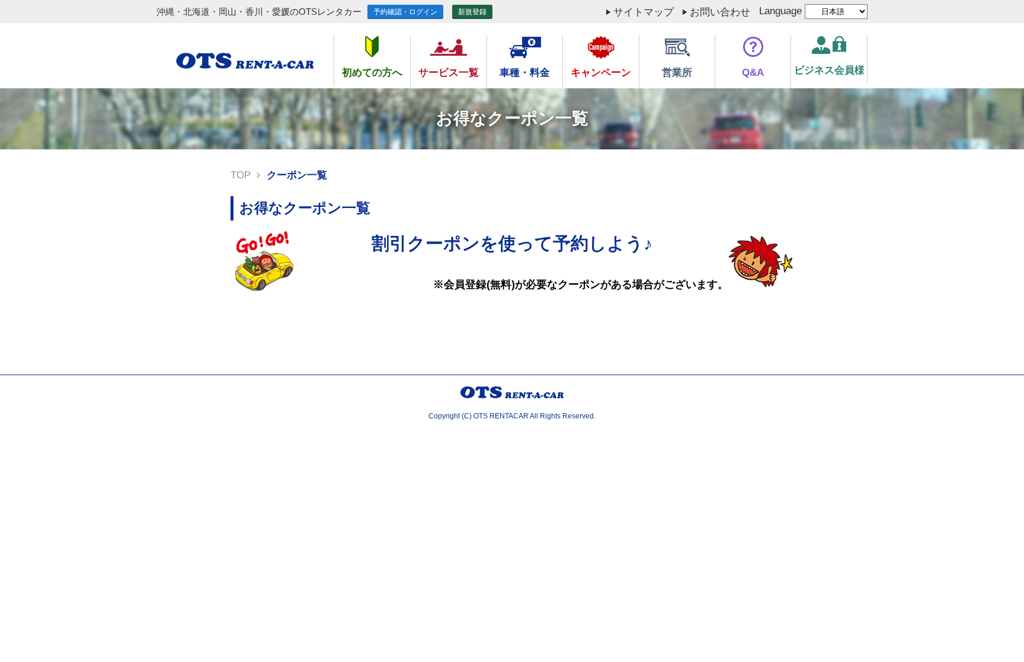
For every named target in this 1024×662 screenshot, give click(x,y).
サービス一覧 (448, 72)
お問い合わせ (720, 12)
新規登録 (472, 12)
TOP (241, 175)
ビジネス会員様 (829, 70)
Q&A (753, 72)
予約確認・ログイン (405, 12)
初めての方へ (372, 72)
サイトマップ (643, 12)
